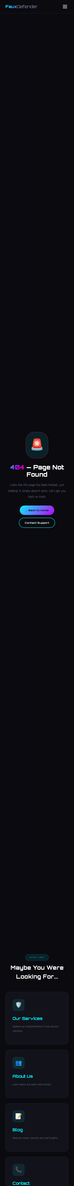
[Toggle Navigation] (64, 6)
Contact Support (37, 522)
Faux (22, 6)
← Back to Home (37, 510)
